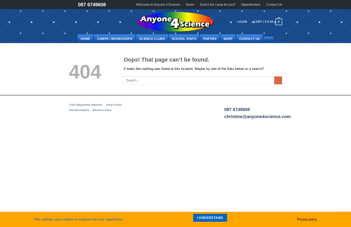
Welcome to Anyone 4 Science (158, 4)
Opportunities (250, 4)
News (190, 4)
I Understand (210, 217)
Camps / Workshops (114, 38)
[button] (242, 21)
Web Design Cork (80, 135)
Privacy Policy (114, 104)
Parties (210, 38)
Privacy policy (307, 219)
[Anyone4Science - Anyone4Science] (175, 22)
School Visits (184, 38)
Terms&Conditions (79, 110)
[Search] (268, 39)
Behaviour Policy (102, 110)
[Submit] (278, 80)
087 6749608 (92, 4)
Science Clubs (152, 38)
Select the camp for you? (217, 4)
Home (85, 38)
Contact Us (274, 4)
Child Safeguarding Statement (85, 104)
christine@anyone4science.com (257, 116)
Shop (227, 38)
